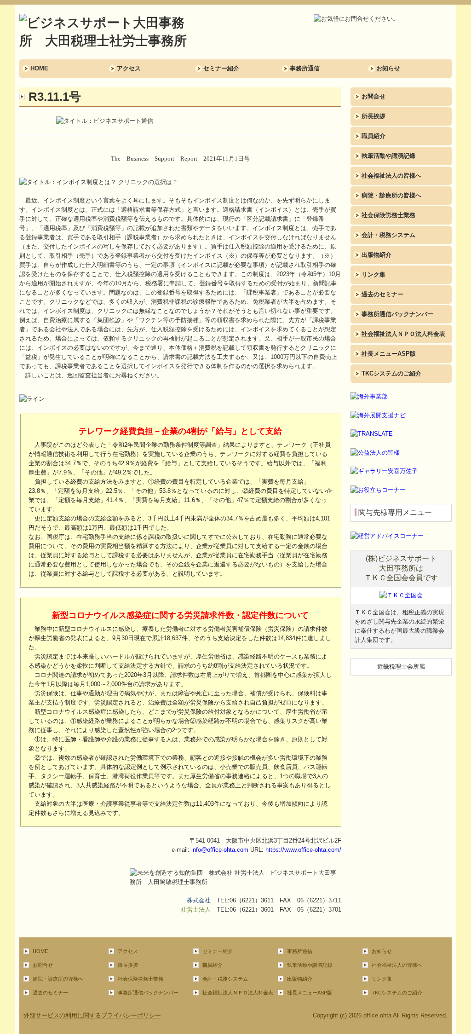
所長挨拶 (373, 116)
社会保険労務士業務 (388, 215)
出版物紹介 (376, 254)
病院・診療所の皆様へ (391, 195)
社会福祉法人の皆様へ (391, 175)
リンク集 (373, 274)
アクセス (129, 68)
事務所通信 (305, 68)
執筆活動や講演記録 (388, 155)
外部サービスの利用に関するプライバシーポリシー (92, 1015)
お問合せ (373, 96)
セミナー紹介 (221, 68)
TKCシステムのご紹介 (391, 373)
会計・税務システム (388, 234)
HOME (39, 68)
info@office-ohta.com (219, 849)
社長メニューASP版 (389, 353)
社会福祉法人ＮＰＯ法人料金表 (403, 333)
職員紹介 (373, 136)
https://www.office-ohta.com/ (303, 849)
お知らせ (388, 68)
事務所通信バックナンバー (397, 314)
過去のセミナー (382, 294)
